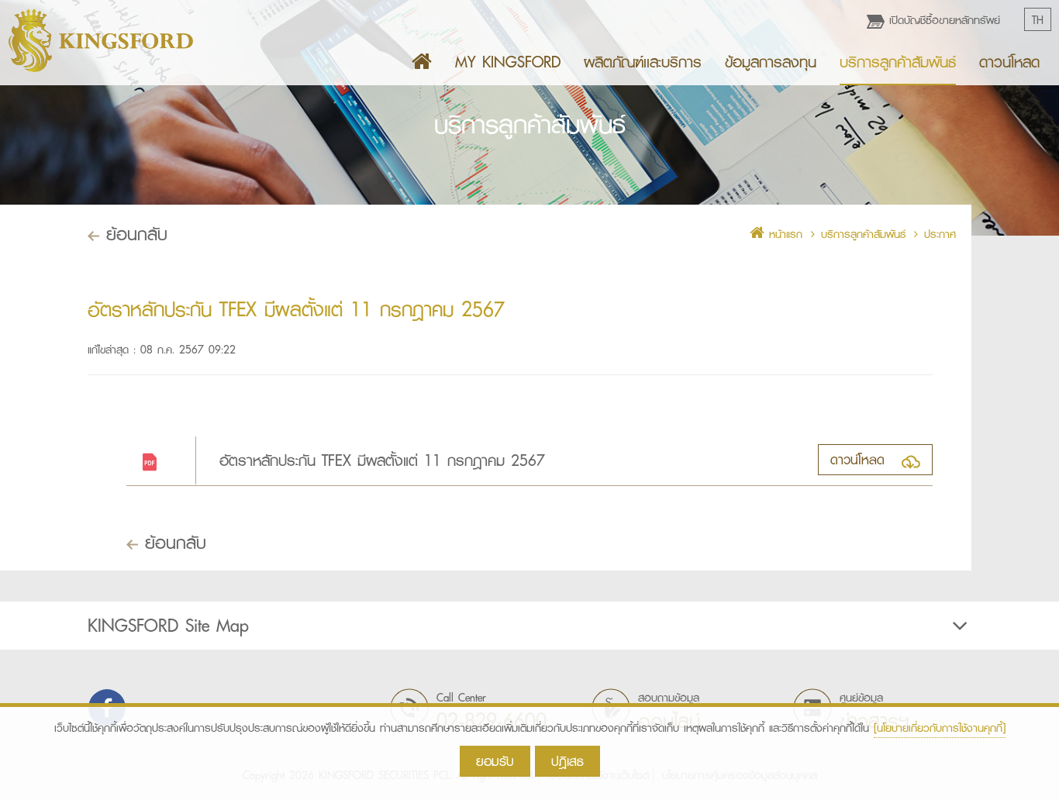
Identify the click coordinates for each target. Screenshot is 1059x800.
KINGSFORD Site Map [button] (168, 625)
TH (1037, 20)
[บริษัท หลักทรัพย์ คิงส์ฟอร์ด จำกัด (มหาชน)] (101, 40)
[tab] (529, 626)
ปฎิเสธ (567, 761)
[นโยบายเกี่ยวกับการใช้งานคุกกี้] (940, 728)
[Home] (421, 62)
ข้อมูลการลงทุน (770, 62)
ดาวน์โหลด (1009, 62)
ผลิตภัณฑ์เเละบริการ (643, 62)
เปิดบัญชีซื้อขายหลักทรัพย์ (942, 20)
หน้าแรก (783, 234)
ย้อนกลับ (133, 234)
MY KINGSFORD (508, 62)
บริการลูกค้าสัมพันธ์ (898, 62)
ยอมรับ (495, 761)
